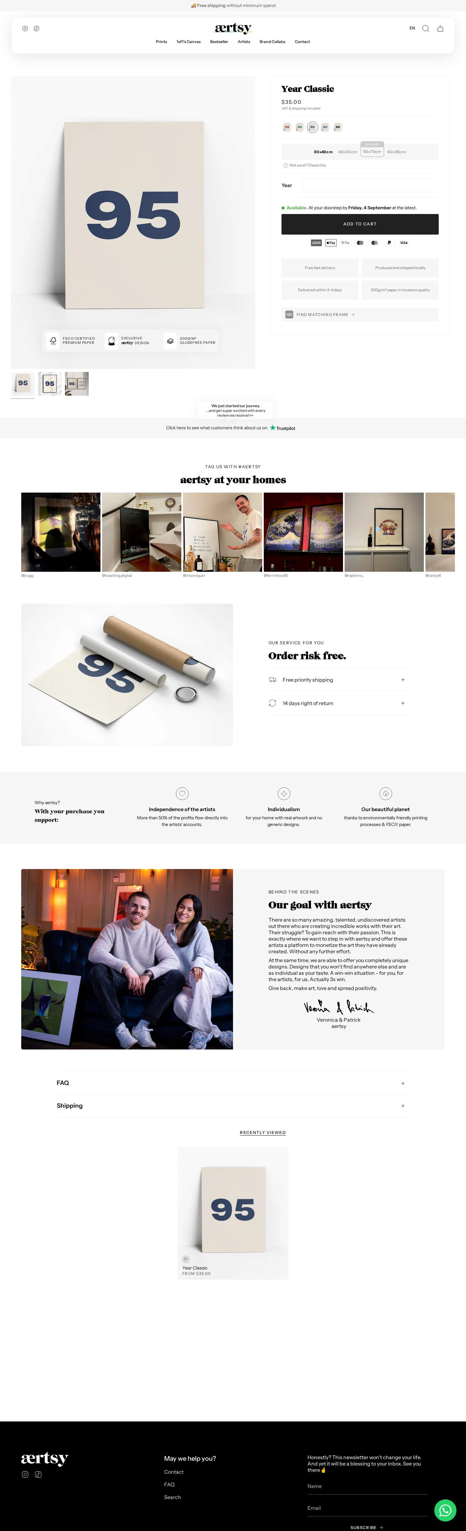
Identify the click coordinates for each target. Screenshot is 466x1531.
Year (287, 185)
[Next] (451, 532)
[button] (425, 28)
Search (172, 1497)
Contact (174, 1472)
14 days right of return (308, 703)
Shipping (70, 1105)
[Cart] (440, 28)
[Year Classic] (233, 1213)
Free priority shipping (308, 679)
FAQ (63, 1083)
